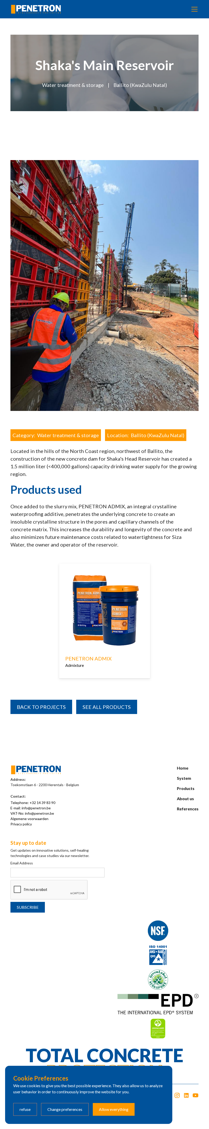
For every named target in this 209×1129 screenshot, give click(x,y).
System (184, 778)
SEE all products (107, 707)
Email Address (21, 863)
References (188, 808)
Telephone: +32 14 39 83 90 (32, 802)
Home (182, 767)
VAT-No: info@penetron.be (32, 813)
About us (185, 798)
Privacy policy (21, 824)
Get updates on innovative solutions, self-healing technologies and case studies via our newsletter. (49, 853)
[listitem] (104, 629)
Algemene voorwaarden (29, 818)
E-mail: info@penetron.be (30, 808)
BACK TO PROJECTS (41, 707)
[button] (193, 9)
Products (185, 788)
